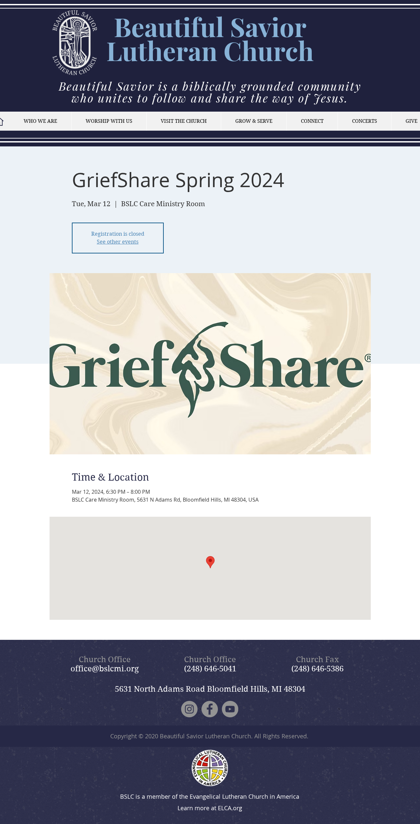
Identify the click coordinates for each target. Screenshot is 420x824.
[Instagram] (189, 709)
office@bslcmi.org (105, 668)
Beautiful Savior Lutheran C (206, 38)
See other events (117, 242)
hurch (278, 50)
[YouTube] (230, 709)
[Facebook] (209, 709)
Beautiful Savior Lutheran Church (205, 736)
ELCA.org (230, 808)
